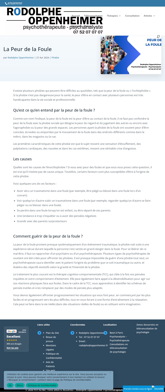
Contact (76, 26)
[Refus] (110, 372)
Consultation (132, 16)
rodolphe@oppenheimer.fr (93, 345)
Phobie (55, 57)
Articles (148, 16)
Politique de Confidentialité (42, 385)
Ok (10, 385)
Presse (88, 26)
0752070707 (15, 3)
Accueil (76, 16)
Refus (20, 385)
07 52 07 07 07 (92, 337)
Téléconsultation (93, 16)
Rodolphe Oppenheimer (21, 57)
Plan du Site (52, 332)
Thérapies (112, 16)
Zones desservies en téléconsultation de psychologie (147, 328)
